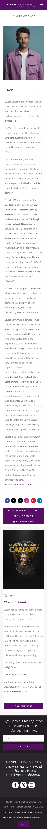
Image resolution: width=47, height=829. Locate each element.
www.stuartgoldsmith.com (18, 484)
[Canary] (22, 559)
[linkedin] (39, 500)
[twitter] (13, 500)
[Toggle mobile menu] (41, 5)
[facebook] (7, 500)
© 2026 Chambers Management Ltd (23, 801)
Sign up (23, 746)
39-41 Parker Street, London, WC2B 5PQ (23, 806)
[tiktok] (20, 500)
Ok (23, 824)
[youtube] (33, 500)
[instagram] (26, 500)
